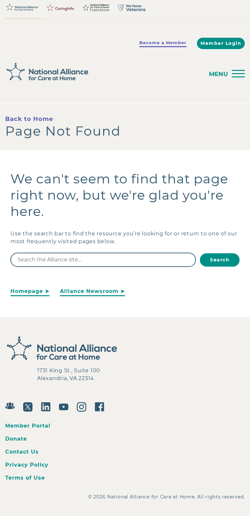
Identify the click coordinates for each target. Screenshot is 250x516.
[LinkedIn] (47, 406)
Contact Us (22, 452)
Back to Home (29, 119)
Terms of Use (25, 478)
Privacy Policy (27, 465)
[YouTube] (65, 406)
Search (219, 260)
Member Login (221, 43)
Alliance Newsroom (89, 291)
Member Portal (27, 426)
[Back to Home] (103, 72)
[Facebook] (101, 406)
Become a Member (163, 42)
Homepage (26, 291)
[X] (29, 406)
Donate (16, 439)
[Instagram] (83, 406)
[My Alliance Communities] (11, 405)
